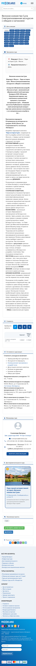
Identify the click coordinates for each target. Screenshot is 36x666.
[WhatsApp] (23, 543)
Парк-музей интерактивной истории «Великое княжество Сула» (17, 490)
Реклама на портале (9, 612)
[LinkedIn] (18, 543)
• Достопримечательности (9, 561)
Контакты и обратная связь (11, 616)
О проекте (6, 603)
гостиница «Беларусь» (12, 386)
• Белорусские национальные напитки (13, 567)
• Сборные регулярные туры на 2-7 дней (13, 576)
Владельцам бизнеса (9, 610)
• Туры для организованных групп (11, 578)
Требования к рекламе (10, 614)
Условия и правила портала (11, 605)
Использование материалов (11, 608)
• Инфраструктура (6, 559)
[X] (15, 543)
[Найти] (32, 8)
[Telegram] (26, 543)
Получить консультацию (17, 454)
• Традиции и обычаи (7, 563)
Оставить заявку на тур (14, 528)
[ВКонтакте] (10, 543)
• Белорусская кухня (7, 565)
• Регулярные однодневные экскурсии (13, 574)
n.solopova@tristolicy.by (19, 438)
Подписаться (7, 653)
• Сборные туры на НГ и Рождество (11, 580)
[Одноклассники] (13, 543)
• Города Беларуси (6, 556)
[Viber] (20, 543)
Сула (6, 521)
